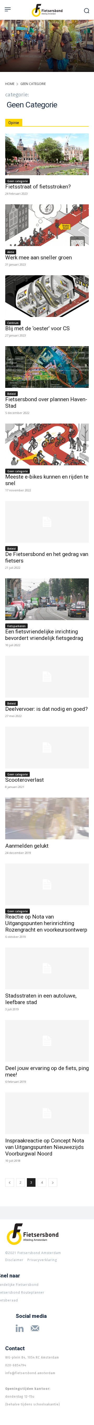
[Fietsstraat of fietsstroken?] (47, 154)
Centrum (13, 323)
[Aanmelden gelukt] (47, 818)
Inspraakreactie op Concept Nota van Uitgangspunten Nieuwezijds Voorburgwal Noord (44, 1147)
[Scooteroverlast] (47, 747)
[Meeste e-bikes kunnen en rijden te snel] (47, 444)
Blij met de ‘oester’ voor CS (37, 328)
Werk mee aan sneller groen (38, 257)
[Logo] (47, 10)
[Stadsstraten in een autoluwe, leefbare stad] (47, 968)
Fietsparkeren (16, 626)
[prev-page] (9, 1182)
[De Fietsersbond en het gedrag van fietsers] (47, 522)
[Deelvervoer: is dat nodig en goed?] (47, 677)
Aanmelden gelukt (27, 846)
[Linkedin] (19, 1329)
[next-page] (52, 1182)
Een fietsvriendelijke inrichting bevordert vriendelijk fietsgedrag (44, 634)
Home (9, 84)
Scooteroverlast (24, 780)
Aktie (10, 252)
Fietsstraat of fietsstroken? (38, 187)
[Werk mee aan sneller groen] (47, 225)
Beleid (11, 394)
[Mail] (35, 1329)
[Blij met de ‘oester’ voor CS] (47, 296)
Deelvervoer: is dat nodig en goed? (46, 709)
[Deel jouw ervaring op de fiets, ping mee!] (47, 1041)
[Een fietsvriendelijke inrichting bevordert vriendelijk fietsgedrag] (47, 599)
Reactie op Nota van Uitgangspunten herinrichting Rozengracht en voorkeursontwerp (46, 923)
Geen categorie (17, 181)
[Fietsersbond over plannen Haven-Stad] (47, 367)
